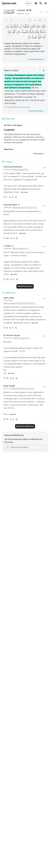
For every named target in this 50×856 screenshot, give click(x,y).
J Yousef (7, 246)
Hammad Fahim (10, 205)
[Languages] (35, 3)
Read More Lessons (25, 286)
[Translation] (43, 70)
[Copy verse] (30, 20)
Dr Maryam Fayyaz (12, 335)
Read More (8, 149)
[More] (45, 20)
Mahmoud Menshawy (13, 167)
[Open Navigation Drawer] (45, 3)
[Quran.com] (9, 3)
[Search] (40, 3)
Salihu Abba (9, 298)
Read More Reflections (25, 426)
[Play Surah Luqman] (6, 20)
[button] (43, 26)
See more (24, 192)
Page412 (20, 13)
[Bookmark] (11, 20)
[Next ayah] (46, 12)
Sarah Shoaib (9, 386)
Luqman (21, 10)
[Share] (35, 20)
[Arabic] (40, 70)
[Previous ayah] (41, 12)
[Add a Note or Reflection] (40, 20)
